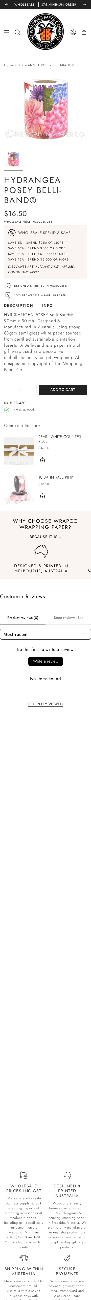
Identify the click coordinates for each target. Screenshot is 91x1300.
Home (8, 65)
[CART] (84, 32)
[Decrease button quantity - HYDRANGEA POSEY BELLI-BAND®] (10, 390)
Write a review (45, 661)
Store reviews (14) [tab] (68, 617)
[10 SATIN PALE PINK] (19, 488)
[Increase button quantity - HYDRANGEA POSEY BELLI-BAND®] (30, 390)
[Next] (84, 4)
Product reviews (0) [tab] (22, 617)
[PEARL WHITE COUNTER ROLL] (19, 450)
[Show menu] (7, 32)
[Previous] (6, 4)
